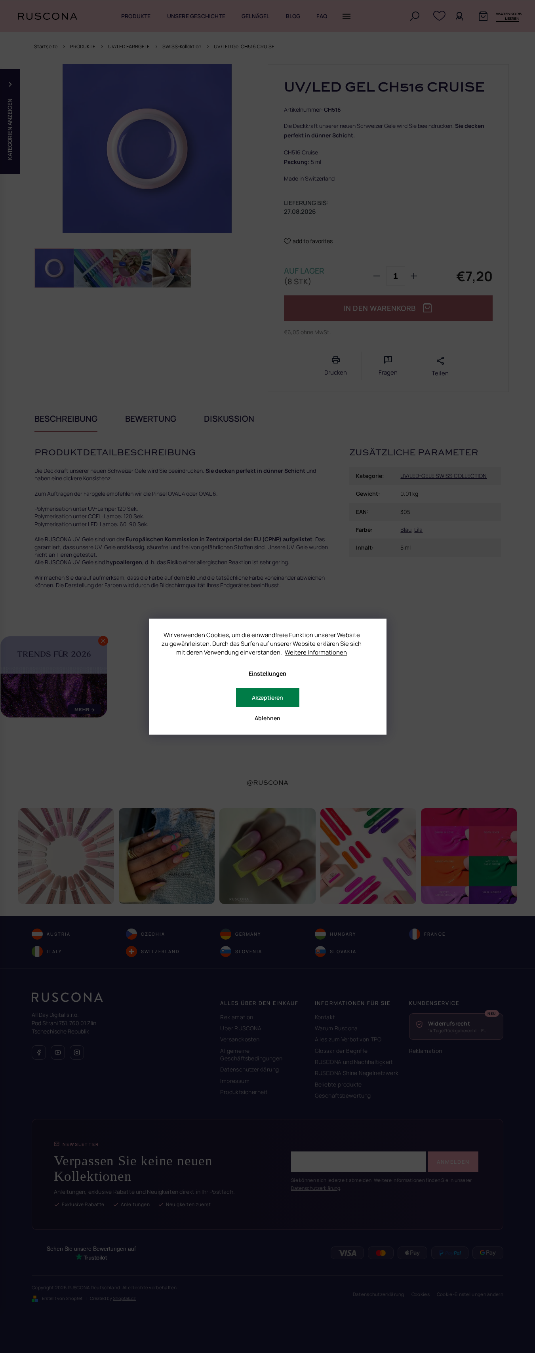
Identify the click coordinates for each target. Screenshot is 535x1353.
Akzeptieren (267, 697)
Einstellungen (267, 673)
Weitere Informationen (316, 652)
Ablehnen (267, 717)
